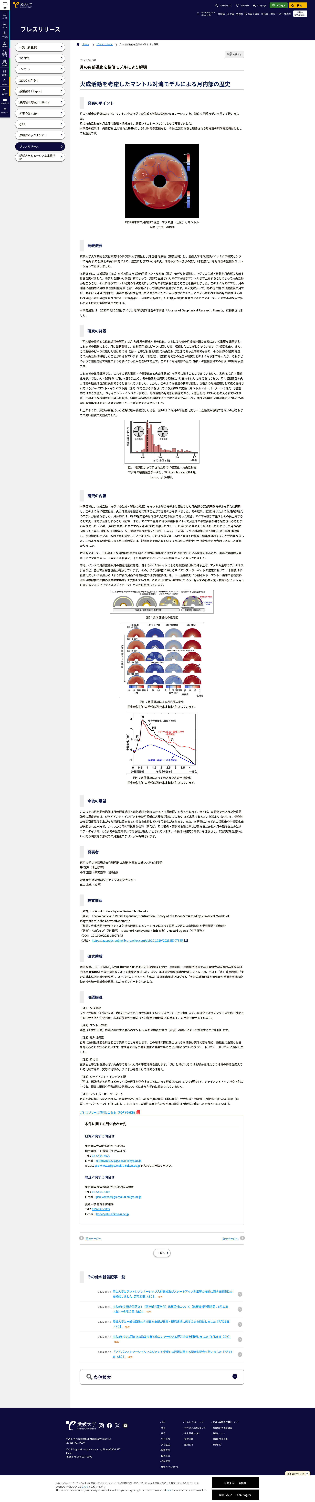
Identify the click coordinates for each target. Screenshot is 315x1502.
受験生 (221, 14)
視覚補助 (245, 5)
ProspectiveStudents (208, 13)
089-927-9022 (101, 1209)
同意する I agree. (235, 1483)
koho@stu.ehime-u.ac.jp (112, 1214)
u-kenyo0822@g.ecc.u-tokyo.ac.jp (118, 1161)
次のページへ (230, 1238)
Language (261, 5)
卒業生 (248, 14)
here (169, 1490)
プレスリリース (104, 44)
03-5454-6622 (101, 1156)
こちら (85, 1486)
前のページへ (93, 1238)
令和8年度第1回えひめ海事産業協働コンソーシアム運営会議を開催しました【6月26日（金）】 (172, 1336)
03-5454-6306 (101, 1192)
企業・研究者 (261, 14)
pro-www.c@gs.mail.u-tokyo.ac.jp (117, 1165)
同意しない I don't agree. (235, 1495)
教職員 (287, 14)
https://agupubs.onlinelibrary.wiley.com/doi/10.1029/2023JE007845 (137, 940)
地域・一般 (276, 14)
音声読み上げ (226, 5)
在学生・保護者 (235, 14)
